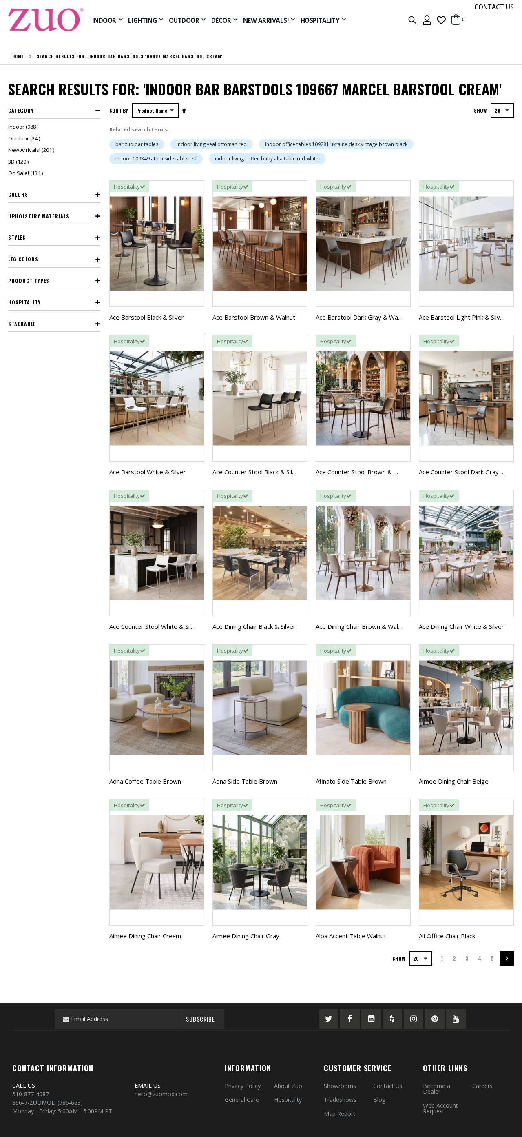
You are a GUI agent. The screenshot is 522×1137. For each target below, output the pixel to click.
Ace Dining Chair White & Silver (461, 626)
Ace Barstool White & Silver (147, 472)
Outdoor (25, 138)
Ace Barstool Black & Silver (146, 317)
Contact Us (388, 1086)
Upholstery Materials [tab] (38, 216)
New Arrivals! (32, 149)
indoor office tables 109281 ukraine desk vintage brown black (336, 144)
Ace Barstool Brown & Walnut (253, 317)
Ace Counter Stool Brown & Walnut (364, 472)
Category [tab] (21, 110)
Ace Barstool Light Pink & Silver (462, 317)
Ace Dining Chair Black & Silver (254, 626)
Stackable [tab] (21, 323)
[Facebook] (350, 1019)
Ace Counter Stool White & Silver (154, 626)
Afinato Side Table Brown (351, 781)
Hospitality (288, 1100)
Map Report (339, 1113)
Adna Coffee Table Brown (145, 781)
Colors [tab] (18, 194)
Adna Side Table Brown (244, 781)
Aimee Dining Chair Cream (145, 936)
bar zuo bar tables (136, 144)
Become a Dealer (436, 1088)
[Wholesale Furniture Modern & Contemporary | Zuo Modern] (46, 19)
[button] (441, 19)
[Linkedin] (371, 1019)
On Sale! (26, 173)
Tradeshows (340, 1100)
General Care (242, 1100)
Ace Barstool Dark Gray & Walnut (362, 317)
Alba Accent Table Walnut (351, 936)
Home (18, 56)
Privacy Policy (243, 1086)
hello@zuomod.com (162, 1094)
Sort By (118, 110)
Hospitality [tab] (24, 302)
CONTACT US (494, 6)
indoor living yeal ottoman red (212, 144)
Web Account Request (440, 1108)
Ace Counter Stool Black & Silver (256, 472)
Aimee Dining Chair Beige (454, 781)
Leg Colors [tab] (23, 258)
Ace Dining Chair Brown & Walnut (361, 626)
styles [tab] (17, 237)
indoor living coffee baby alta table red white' (267, 158)
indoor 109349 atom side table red (156, 158)
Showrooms (340, 1086)
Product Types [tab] (28, 280)
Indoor (24, 126)
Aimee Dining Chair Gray (245, 936)
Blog (379, 1100)
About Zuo (288, 1086)
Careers (482, 1086)
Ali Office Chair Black (447, 936)
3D (19, 161)
